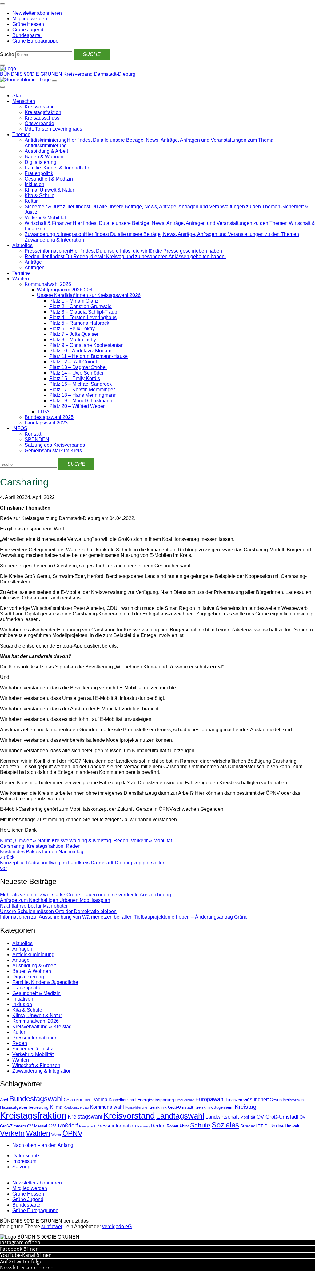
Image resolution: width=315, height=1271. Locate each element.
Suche (7, 54)
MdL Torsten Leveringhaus (53, 129)
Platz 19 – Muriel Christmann (80, 400)
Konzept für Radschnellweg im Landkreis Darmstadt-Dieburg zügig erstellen (82, 865)
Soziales (225, 1125)
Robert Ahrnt (178, 1126)
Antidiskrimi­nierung (33, 954)
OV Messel (37, 1126)
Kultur (31, 201)
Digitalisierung (40, 162)
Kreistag (246, 1106)
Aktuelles (22, 245)
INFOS (19, 428)
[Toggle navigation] (2, 4)
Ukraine (276, 1125)
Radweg (143, 1126)
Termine (21, 273)
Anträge (33, 262)
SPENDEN (37, 439)
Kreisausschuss (42, 117)
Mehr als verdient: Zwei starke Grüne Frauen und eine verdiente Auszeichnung (85, 894)
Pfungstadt (87, 1126)
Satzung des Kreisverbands (55, 445)
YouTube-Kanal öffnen (26, 1255)
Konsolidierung (136, 1107)
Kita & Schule (39, 195)
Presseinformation (116, 1125)
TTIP (262, 1125)
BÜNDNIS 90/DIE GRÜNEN (31, 74)
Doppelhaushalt (122, 1100)
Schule (200, 1125)
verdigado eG (117, 1226)
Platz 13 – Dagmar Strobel (78, 367)
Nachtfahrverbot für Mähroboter (34, 905)
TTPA (43, 411)
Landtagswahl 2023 (46, 422)
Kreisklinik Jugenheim (213, 1107)
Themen (21, 134)
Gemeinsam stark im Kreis (53, 450)
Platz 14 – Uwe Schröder (76, 373)
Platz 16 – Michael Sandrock (80, 384)
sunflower (51, 1226)
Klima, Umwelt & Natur (49, 190)
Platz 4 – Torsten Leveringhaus (83, 317)
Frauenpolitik (39, 173)
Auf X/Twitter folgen (23, 1261)
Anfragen (35, 267)
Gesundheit (256, 1099)
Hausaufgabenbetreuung (24, 1107)
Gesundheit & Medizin (49, 178)
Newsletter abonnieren (27, 1267)
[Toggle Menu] (2, 87)
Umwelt (292, 1125)
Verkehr (12, 1133)
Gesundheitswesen (287, 1100)
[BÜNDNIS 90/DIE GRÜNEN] (8, 68)
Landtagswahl (180, 1115)
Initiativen (22, 998)
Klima (56, 1107)
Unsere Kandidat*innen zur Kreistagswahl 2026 (89, 295)
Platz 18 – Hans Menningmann (83, 395)
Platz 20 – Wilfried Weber (77, 406)
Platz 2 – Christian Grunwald (80, 306)
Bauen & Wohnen (44, 156)
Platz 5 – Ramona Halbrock (79, 323)
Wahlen (20, 278)
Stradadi (248, 1125)
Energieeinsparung (155, 1099)
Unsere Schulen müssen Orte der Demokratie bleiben (58, 911)
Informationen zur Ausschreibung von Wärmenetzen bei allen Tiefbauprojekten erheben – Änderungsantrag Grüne (124, 917)
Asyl (4, 1099)
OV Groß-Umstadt (277, 1117)
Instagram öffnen (20, 1242)
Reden (121, 840)
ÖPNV (72, 1133)
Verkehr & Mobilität (45, 217)
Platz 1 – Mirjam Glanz (73, 300)
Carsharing (12, 846)
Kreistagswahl (85, 1117)
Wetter (56, 1134)
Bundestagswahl (35, 1098)
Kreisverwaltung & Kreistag (81, 840)
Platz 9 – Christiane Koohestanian (86, 345)
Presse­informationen (35, 1037)
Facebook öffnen (19, 1248)
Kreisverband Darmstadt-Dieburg (99, 74)
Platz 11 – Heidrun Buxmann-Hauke (88, 356)
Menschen (23, 101)
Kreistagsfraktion (43, 112)
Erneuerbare (184, 1100)
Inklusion (34, 184)
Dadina (99, 1099)
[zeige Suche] (2, 65)
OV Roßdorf (63, 1126)
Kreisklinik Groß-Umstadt (170, 1107)
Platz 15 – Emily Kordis (74, 378)
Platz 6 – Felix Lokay (72, 328)
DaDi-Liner (82, 1100)
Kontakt (33, 434)
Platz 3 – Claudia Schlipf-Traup (83, 312)
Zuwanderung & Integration (42, 1071)
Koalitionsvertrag (76, 1107)
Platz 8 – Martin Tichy (72, 339)
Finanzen (234, 1100)
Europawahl (210, 1099)
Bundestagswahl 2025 (49, 417)
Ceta (68, 1099)
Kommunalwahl (107, 1107)
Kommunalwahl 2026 (48, 284)
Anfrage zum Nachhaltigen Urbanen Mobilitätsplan (55, 900)
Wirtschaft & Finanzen (36, 1065)
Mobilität (247, 1117)
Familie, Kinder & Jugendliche (57, 167)
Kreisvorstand (40, 106)
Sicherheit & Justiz (32, 1048)
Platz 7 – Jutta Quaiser (73, 334)
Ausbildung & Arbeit (46, 151)
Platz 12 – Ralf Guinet (73, 361)
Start (17, 95)
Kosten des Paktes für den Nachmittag (41, 854)
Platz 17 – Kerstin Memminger (82, 389)
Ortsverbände (39, 123)
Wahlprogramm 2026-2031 (66, 289)
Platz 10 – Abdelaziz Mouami (81, 350)
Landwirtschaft (222, 1117)
